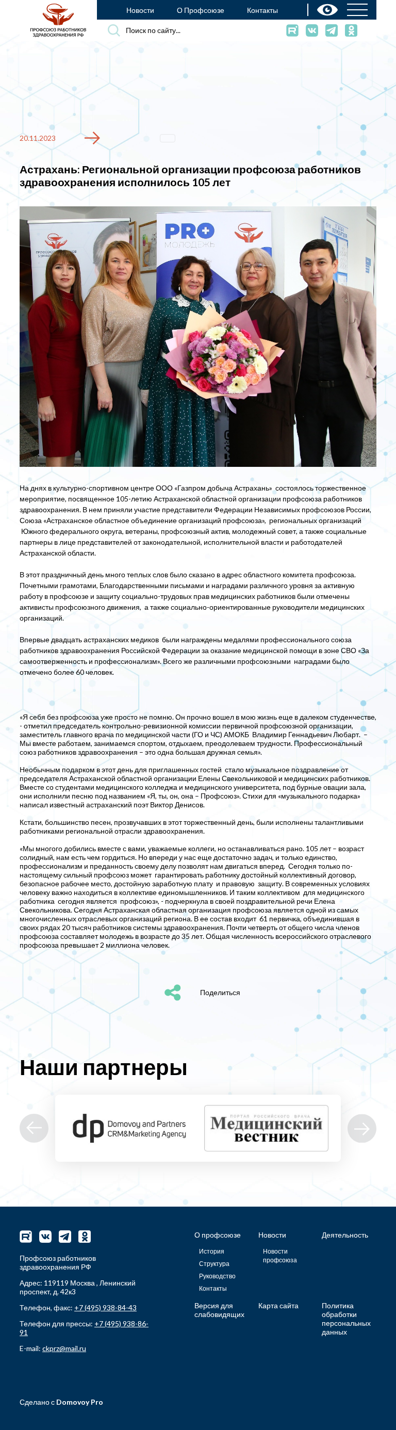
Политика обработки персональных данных (346, 1318)
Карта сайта (278, 1305)
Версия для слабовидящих (219, 1310)
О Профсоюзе (200, 10)
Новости (140, 10)
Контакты (262, 10)
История (211, 1251)
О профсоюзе (217, 1234)
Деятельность (345, 1234)
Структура (214, 1264)
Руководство (217, 1276)
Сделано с (61, 1402)
